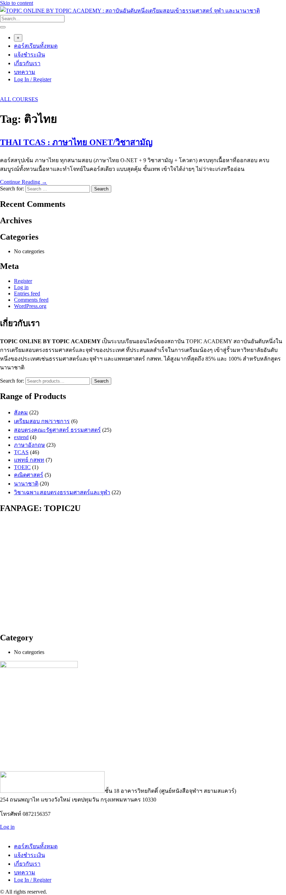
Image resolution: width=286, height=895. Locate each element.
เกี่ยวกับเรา (27, 63)
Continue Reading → (23, 182)
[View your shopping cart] (3, 93)
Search (101, 381)
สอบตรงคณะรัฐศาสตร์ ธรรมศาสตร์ (57, 430)
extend (21, 437)
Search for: (12, 381)
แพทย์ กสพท (29, 460)
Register (23, 281)
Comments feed (31, 300)
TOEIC (22, 467)
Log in (21, 287)
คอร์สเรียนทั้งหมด (36, 46)
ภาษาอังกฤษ (29, 445)
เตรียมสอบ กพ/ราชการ (42, 421)
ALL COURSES (19, 99)
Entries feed (27, 293)
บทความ (24, 72)
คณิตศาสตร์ (28, 475)
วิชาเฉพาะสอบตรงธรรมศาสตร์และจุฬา (62, 492)
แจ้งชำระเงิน (29, 55)
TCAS (21, 452)
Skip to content (16, 3)
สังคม (21, 412)
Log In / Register (32, 79)
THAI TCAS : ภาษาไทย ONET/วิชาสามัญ (76, 142)
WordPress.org (30, 306)
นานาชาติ (26, 484)
